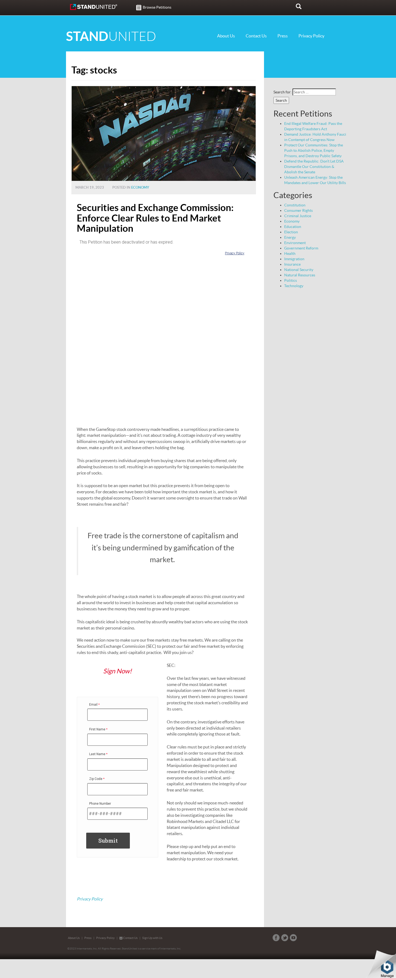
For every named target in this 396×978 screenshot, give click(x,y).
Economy (140, 187)
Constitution (294, 205)
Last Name (97, 754)
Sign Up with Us (152, 938)
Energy (290, 237)
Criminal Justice (297, 216)
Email (93, 704)
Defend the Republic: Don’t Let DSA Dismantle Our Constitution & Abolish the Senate (314, 166)
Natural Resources (299, 275)
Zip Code (95, 779)
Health (290, 253)
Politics (290, 280)
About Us (226, 35)
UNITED (111, 36)
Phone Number (100, 803)
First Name (97, 729)
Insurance (292, 264)
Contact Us (256, 35)
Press (282, 35)
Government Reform (301, 248)
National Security (298, 270)
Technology (293, 286)
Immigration (294, 259)
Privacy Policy (311, 35)
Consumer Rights (298, 210)
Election (291, 232)
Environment (295, 243)
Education (292, 226)
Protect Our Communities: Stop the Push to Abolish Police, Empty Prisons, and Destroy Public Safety (313, 150)
